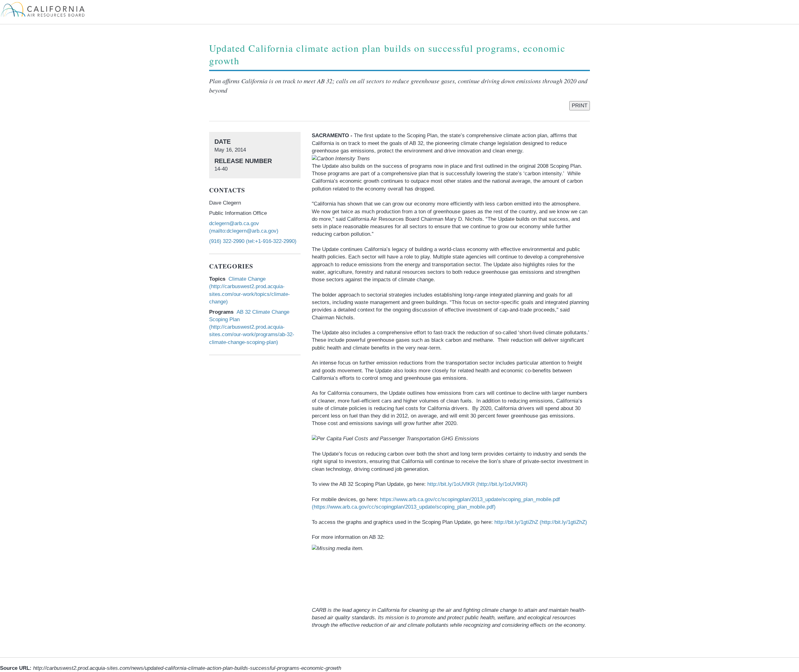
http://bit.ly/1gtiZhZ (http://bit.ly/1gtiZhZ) (540, 522)
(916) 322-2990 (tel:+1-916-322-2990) (253, 241)
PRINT (579, 106)
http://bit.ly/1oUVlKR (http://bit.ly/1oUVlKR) (477, 484)
